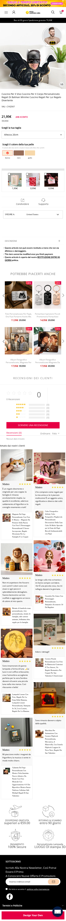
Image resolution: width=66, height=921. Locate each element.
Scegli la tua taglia (11, 127)
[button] (3, 301)
